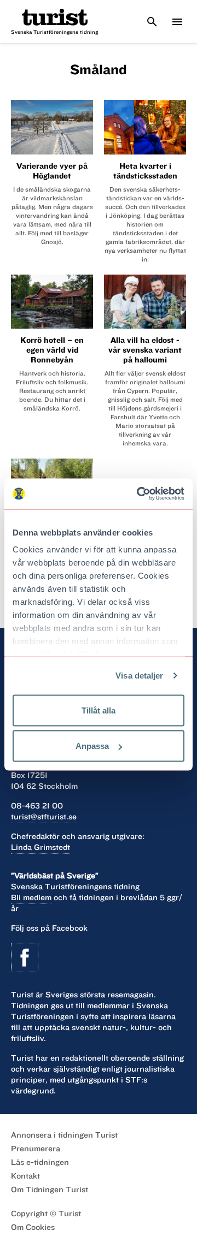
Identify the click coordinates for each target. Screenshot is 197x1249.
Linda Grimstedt (40, 847)
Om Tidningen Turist (49, 1189)
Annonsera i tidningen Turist (64, 1135)
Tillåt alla (98, 710)
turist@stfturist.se (44, 817)
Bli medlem (31, 897)
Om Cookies (33, 1227)
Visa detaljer (139, 675)
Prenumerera (35, 1148)
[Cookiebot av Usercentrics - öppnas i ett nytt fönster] (139, 494)
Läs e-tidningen (40, 1162)
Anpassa (92, 746)
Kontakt (25, 1176)
